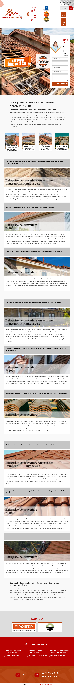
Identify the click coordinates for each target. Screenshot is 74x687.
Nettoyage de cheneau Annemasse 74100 (58, 657)
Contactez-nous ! (64, 22)
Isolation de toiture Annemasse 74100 (38, 657)
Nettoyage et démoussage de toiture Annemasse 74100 (60, 651)
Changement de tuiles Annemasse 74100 (12, 657)
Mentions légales (46, 685)
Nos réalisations (64, 14)
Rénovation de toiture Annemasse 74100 (35, 651)
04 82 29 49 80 (33, 10)
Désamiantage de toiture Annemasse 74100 (13, 651)
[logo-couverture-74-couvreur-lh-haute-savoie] (11, 14)
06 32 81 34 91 (33, 18)
